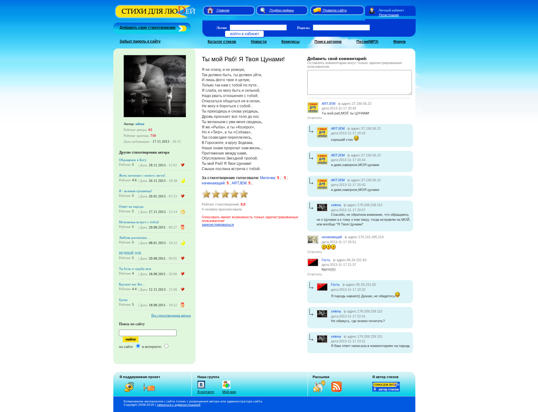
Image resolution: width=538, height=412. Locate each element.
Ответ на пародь (131, 206)
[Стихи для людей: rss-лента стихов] (321, 391)
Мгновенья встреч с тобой (139, 222)
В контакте (205, 392)
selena (139, 124)
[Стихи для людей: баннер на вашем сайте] (386, 390)
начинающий (213, 183)
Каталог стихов (222, 41)
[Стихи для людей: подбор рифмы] (262, 10)
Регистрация (389, 15)
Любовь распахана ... (134, 237)
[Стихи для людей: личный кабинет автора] (372, 10)
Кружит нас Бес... (132, 284)
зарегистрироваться (218, 224)
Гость (326, 260)
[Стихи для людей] (156, 18)
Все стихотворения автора (171, 315)
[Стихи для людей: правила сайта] (316, 10)
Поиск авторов (328, 41)
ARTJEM (239, 183)
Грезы (123, 300)
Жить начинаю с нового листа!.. (143, 175)
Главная (223, 10)
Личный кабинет (391, 10)
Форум (399, 41)
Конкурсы (290, 41)
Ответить (314, 118)
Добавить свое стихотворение (148, 27)
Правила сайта (335, 10)
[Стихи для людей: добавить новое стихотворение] (182, 27)
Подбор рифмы (282, 10)
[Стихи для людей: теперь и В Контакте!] (201, 389)
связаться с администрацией (179, 404)
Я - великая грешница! (135, 191)
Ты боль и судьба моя (135, 269)
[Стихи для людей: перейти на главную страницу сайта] (208, 10)
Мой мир (229, 392)
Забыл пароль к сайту (140, 41)
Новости (259, 41)
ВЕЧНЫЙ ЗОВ (130, 253)
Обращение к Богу (133, 160)
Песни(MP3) (367, 41)
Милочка (267, 178)
